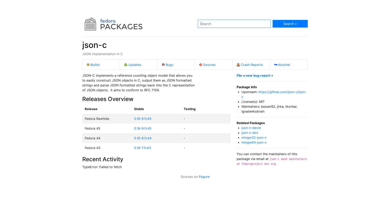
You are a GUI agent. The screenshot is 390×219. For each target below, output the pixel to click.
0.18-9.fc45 (143, 119)
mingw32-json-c (254, 137)
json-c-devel (251, 128)
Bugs (169, 65)
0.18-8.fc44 (143, 138)
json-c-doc (250, 133)
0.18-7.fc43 (142, 148)
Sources (209, 65)
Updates (134, 65)
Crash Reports (252, 65)
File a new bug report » (255, 75)
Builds (95, 65)
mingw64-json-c (254, 142)
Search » (290, 24)
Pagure (204, 177)
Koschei (284, 65)
